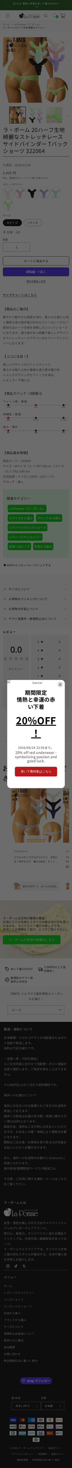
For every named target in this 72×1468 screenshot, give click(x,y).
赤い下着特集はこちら (36, 771)
